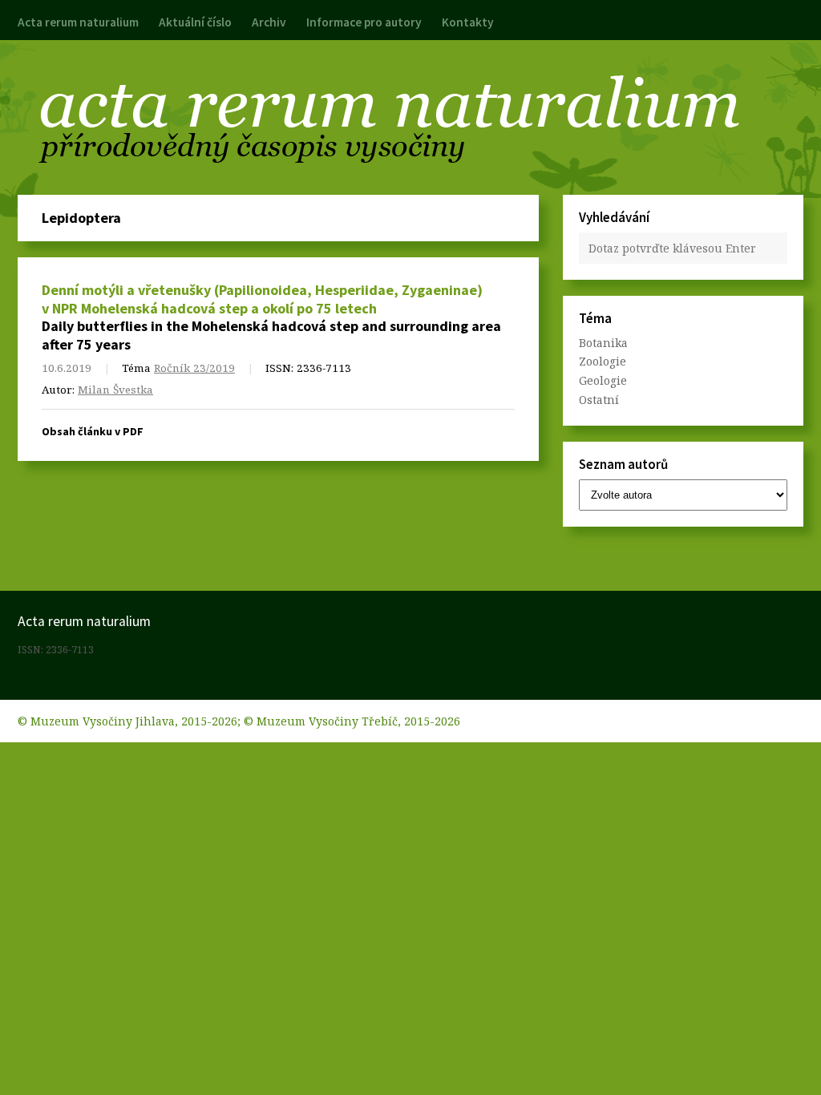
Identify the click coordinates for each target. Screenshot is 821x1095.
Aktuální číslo (195, 22)
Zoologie (602, 361)
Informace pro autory (364, 22)
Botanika (603, 342)
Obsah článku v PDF (93, 431)
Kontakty (468, 22)
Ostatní (599, 399)
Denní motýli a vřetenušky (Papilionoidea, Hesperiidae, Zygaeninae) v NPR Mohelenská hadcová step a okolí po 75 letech (262, 299)
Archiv (269, 22)
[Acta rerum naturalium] (410, 119)
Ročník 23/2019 (194, 368)
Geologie (603, 380)
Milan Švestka (115, 389)
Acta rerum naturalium (78, 22)
